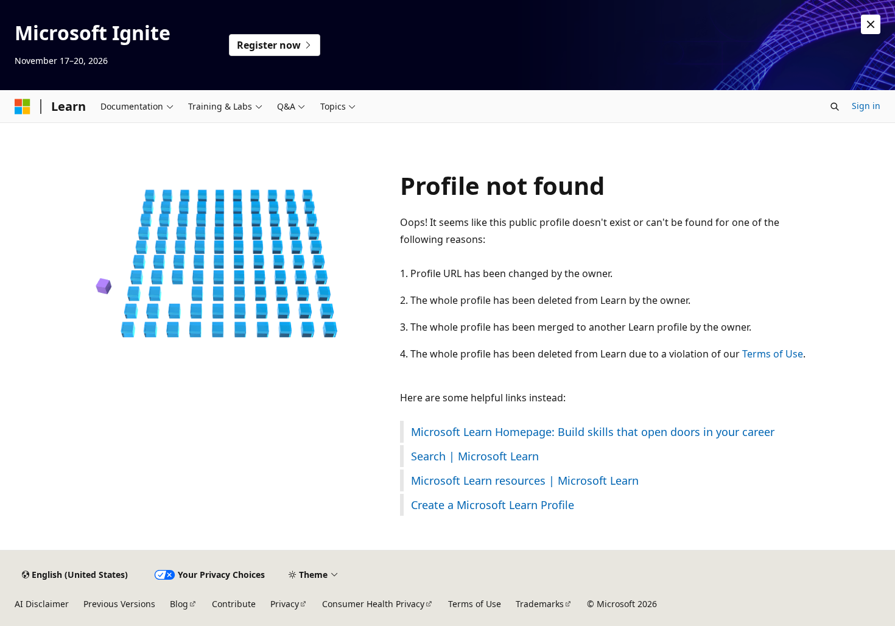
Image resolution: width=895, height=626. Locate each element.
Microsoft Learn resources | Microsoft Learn (525, 480)
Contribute (234, 604)
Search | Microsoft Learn (475, 456)
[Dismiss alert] (870, 24)
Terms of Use (772, 353)
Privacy (284, 604)
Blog (179, 604)
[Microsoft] (22, 106)
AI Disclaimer (42, 604)
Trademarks (540, 604)
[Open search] (835, 107)
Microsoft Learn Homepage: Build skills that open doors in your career (592, 431)
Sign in (866, 105)
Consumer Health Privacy (373, 604)
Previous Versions (119, 604)
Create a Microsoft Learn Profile (492, 505)
